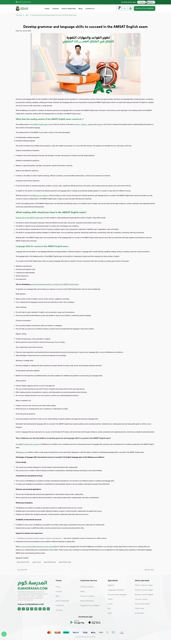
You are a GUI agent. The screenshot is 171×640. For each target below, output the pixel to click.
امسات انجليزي (36, 562)
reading (99, 124)
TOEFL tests (139, 609)
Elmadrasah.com (87, 637)
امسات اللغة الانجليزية (23, 562)
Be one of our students (144, 8)
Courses (55, 9)
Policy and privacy (87, 601)
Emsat (110, 604)
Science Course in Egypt (144, 590)
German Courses (141, 599)
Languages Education (116, 590)
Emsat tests (139, 613)
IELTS (110, 613)
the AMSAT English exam (39, 124)
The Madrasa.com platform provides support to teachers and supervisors (39, 538)
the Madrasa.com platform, (39, 195)
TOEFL (110, 599)
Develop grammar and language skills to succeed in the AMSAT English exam (54, 15)
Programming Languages (117, 595)
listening (83, 124)
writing (77, 124)
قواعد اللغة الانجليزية (65, 562)
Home (47, 9)
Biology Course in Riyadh (144, 595)
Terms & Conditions (87, 596)
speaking (91, 124)
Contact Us (89, 9)
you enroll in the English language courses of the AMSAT (39, 546)
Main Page (19, 15)
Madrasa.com (23, 452)
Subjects (111, 585)
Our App (59, 610)
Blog (80, 9)
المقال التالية (150, 569)
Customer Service (87, 587)
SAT (109, 609)
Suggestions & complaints (89, 606)
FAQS (82, 592)
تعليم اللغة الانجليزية (50, 562)
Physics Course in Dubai (143, 585)
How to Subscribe (69, 9)
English (41, 132)
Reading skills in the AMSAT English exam (29, 218)
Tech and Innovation (142, 604)
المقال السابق (21, 569)
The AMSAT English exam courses (27, 444)
